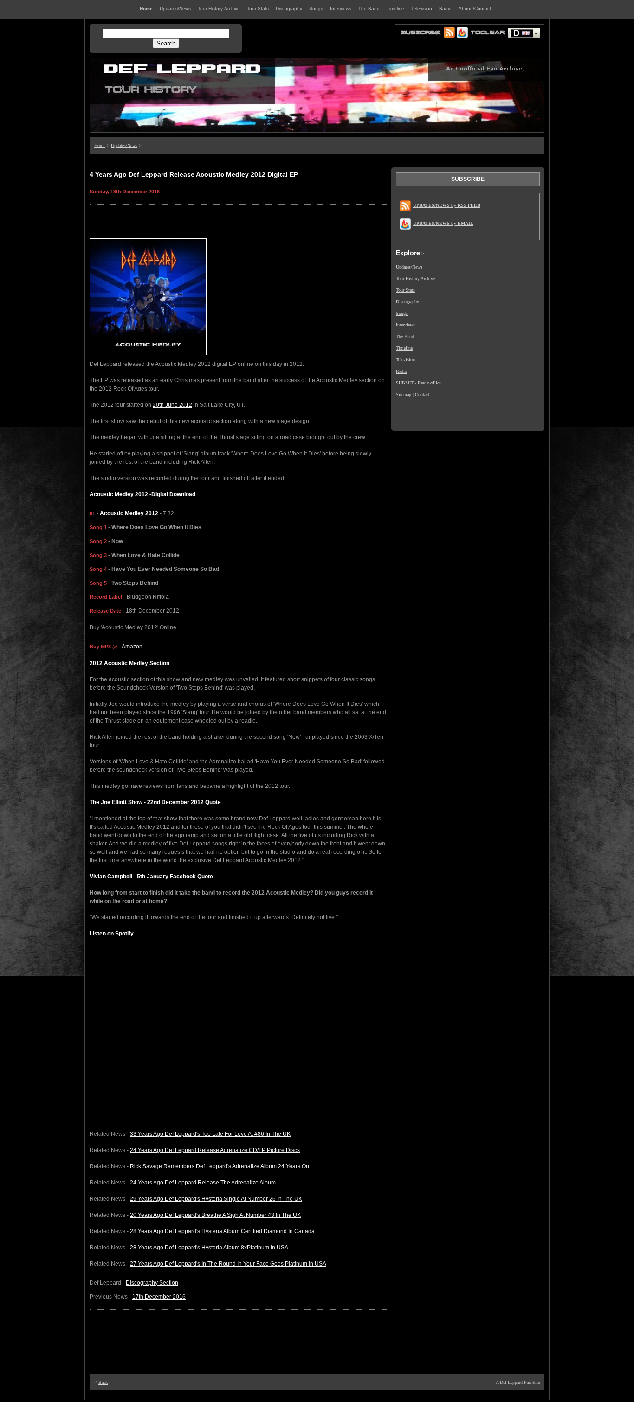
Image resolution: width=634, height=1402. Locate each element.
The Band (405, 336)
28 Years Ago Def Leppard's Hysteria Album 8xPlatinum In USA (209, 1247)
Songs (402, 313)
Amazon (132, 646)
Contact (422, 394)
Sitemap (403, 394)
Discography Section (152, 1283)
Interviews (405, 324)
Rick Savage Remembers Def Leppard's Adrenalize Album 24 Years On (219, 1166)
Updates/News (124, 145)
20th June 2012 (172, 405)
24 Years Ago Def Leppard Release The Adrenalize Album (203, 1182)
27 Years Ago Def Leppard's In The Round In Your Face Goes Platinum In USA (228, 1264)
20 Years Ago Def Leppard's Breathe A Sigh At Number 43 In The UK (215, 1215)
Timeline (404, 348)
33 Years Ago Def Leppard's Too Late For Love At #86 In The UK (210, 1134)
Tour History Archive (415, 278)
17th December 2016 (159, 1296)
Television (405, 359)
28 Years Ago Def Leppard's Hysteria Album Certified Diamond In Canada (222, 1231)
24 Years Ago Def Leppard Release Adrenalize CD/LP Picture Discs (215, 1150)
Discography (407, 301)
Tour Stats (405, 290)
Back (103, 1382)
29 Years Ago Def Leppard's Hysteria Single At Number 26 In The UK (216, 1199)
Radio (401, 371)
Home (99, 145)
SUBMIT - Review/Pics (418, 382)
